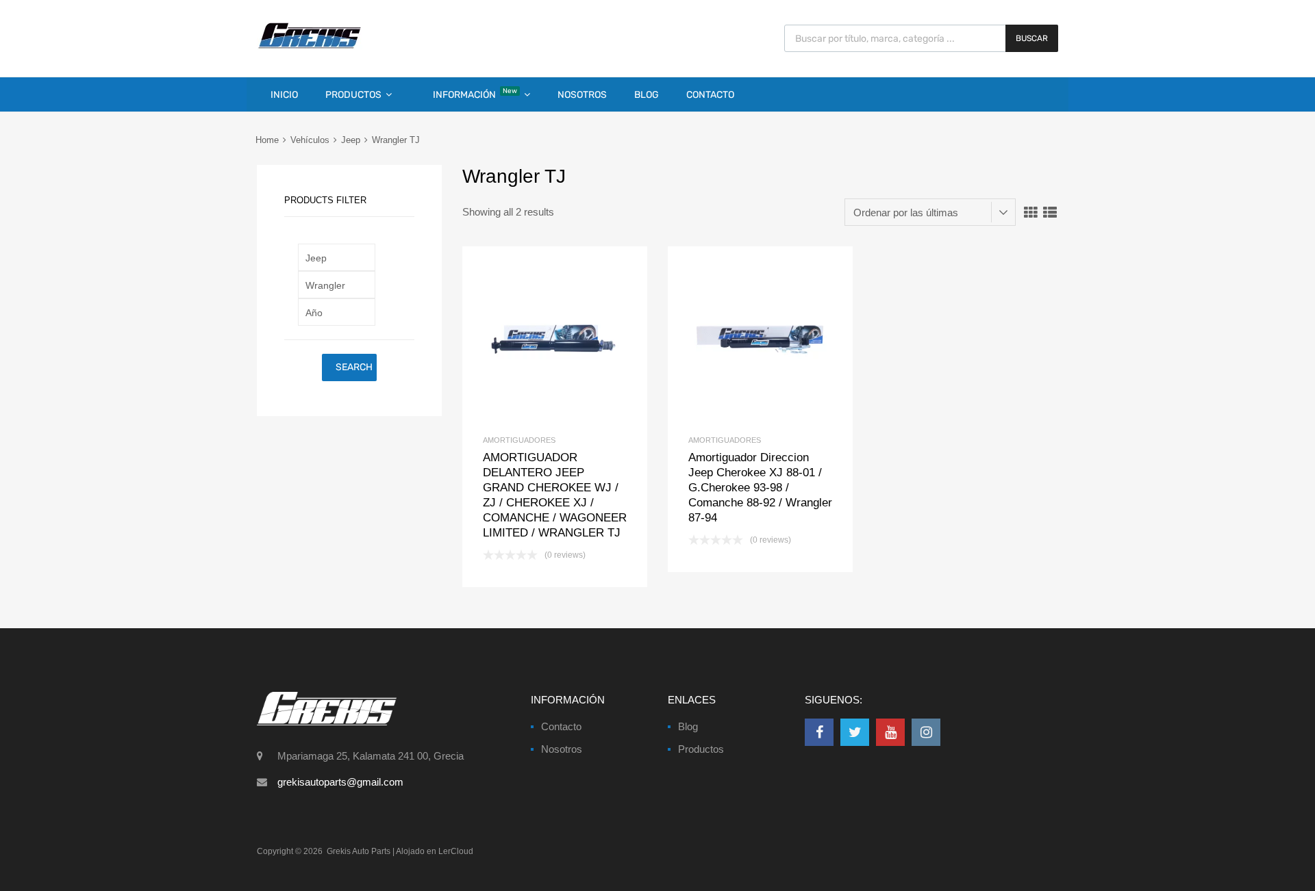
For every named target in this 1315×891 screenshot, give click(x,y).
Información (475, 94)
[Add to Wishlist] (532, 339)
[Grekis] (309, 46)
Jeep (350, 140)
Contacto (710, 95)
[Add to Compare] (555, 339)
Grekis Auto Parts (358, 851)
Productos (353, 95)
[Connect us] (819, 732)
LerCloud (455, 851)
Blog (646, 95)
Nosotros (582, 95)
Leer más (578, 339)
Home (267, 140)
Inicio (284, 95)
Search (354, 367)
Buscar (1032, 38)
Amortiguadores (519, 440)
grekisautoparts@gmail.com (340, 782)
